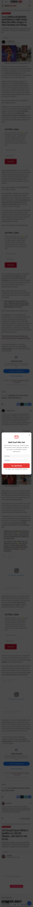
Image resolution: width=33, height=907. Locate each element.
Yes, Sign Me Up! (16, 466)
